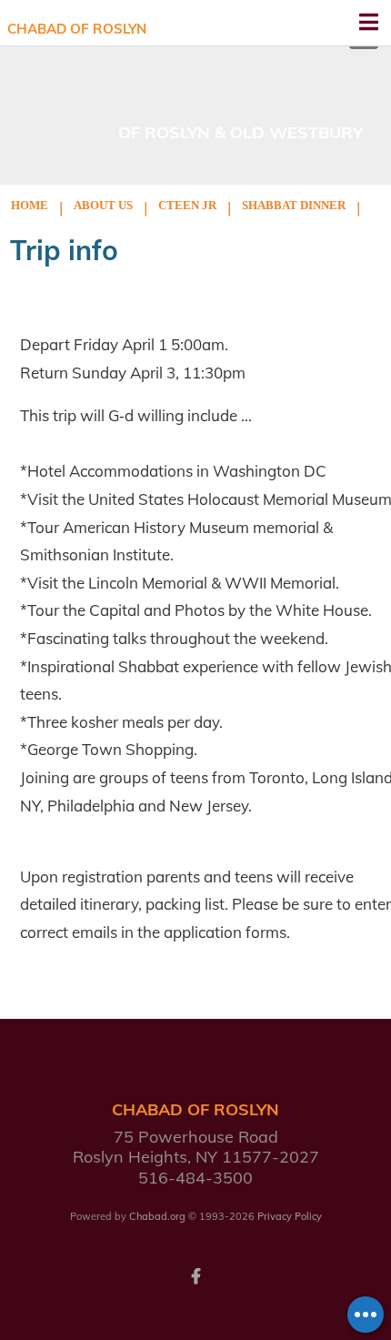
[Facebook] (195, 1274)
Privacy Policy (289, 1216)
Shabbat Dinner (294, 205)
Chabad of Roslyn (76, 28)
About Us (103, 205)
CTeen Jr (187, 205)
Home (29, 205)
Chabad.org (157, 1216)
